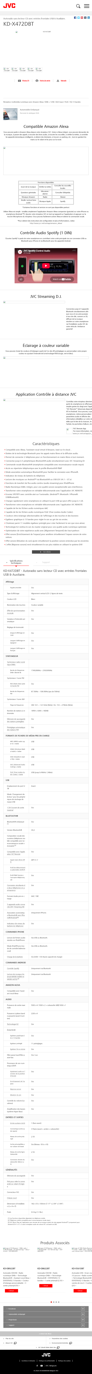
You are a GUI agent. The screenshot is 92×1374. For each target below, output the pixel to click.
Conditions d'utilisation (28, 1361)
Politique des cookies (64, 1361)
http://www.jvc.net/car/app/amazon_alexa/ (46, 223)
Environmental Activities (60, 1343)
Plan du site (10, 1338)
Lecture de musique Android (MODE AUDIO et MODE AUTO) (15, 976)
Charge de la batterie (15, 957)
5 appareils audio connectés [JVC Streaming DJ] (16, 905)
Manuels (63, 81)
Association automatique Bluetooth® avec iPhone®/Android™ (16, 915)
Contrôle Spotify (13, 968)
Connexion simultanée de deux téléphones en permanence (16, 887)
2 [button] (53, 1302)
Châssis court (12, 1198)
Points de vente (45, 81)
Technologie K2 (13, 1024)
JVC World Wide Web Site (47, 1347)
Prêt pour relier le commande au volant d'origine (16, 1184)
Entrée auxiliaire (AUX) (17, 1123)
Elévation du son (15, 1095)
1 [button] (51, 1302)
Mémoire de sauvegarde (16, 1176)
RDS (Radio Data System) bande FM (17, 685)
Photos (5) (25, 81)
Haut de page (46, 1334)
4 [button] (58, 1302)
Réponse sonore (15, 1089)
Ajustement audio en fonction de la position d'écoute (17, 1073)
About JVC (9, 1343)
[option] (17, 1273)
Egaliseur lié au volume (17, 1049)
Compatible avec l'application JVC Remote (16, 853)
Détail (11, 1291)
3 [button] (56, 1302)
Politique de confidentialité (47, 1361)
